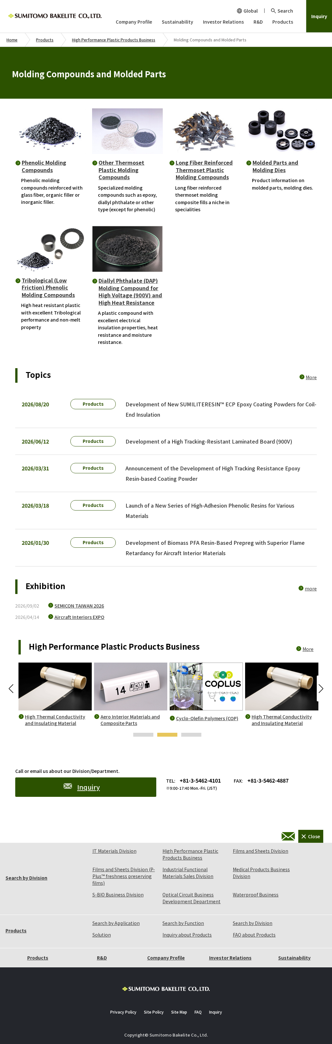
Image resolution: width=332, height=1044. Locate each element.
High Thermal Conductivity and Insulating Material (55, 720)
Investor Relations (230, 957)
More (311, 377)
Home (12, 39)
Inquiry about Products (187, 934)
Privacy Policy (123, 1012)
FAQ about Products (254, 934)
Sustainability (294, 957)
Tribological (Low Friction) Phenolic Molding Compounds (48, 287)
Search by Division (26, 877)
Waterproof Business (256, 894)
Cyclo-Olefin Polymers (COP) (207, 718)
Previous (12, 688)
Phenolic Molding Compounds (44, 166)
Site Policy (154, 1012)
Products (44, 39)
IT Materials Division (114, 851)
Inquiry (319, 16)
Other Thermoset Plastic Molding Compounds (121, 170)
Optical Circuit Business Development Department (191, 898)
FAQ (198, 1012)
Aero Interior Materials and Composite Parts (130, 720)
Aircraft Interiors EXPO (79, 617)
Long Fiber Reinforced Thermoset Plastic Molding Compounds (204, 170)
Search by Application (116, 923)
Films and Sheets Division (260, 851)
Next (320, 688)
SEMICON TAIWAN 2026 (79, 605)
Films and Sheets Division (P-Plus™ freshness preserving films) (123, 876)
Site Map (179, 1012)
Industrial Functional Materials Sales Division (187, 872)
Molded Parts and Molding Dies (275, 166)
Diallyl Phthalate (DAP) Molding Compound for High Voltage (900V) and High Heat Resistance (130, 291)
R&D (102, 957)
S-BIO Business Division (118, 894)
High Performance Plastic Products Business (113, 39)
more (311, 588)
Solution (101, 934)
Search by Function (183, 923)
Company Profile (166, 957)
